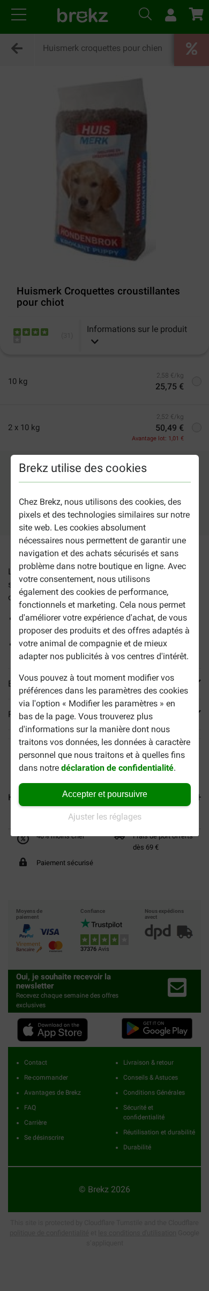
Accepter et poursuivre (104, 794)
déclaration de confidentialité (117, 768)
